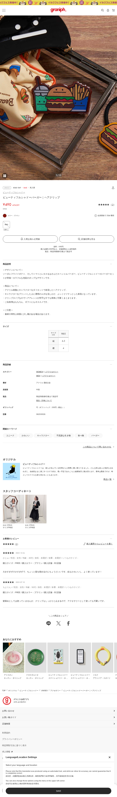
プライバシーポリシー (12, 739)
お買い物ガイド (9, 717)
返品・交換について (44, 401)
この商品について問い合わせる (97, 447)
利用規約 (6, 733)
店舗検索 (6, 724)
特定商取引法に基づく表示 (14, 745)
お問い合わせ (8, 711)
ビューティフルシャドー (14, 192)
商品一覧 (107, 479)
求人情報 (6, 752)
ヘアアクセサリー (51, 372)
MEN (38, 376)
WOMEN (39, 372)
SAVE (58, 791)
